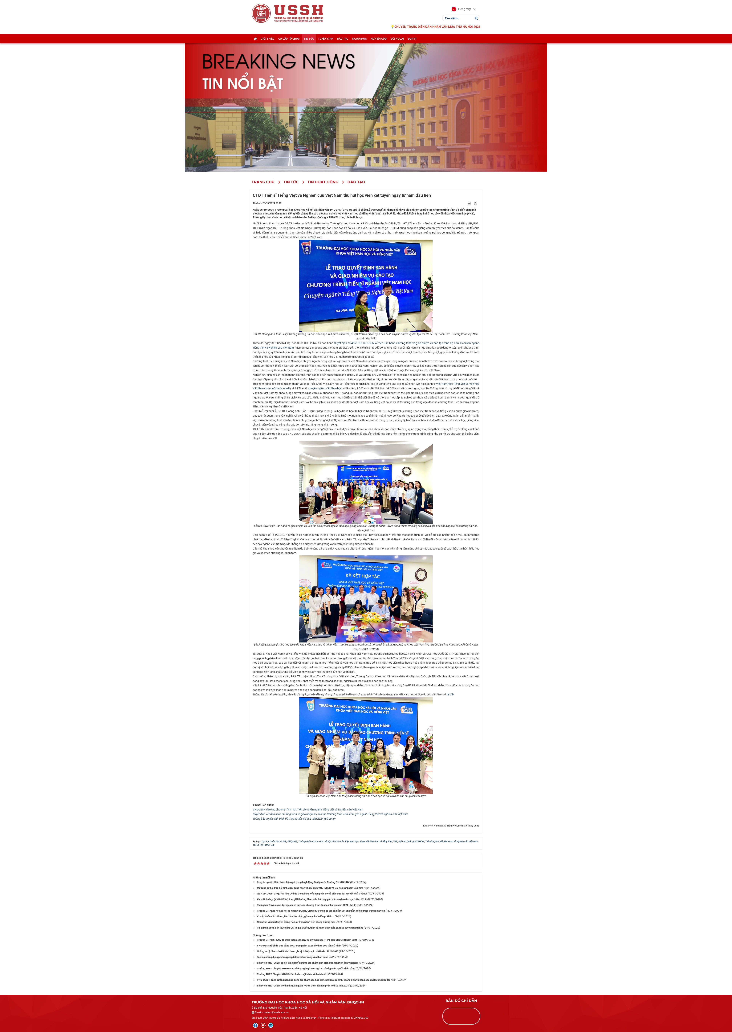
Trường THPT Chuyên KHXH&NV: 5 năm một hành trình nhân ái (291, 974)
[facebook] (255, 1025)
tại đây (450, 694)
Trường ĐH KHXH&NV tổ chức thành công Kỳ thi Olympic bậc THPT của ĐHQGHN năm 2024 (307, 939)
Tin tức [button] (309, 38)
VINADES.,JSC (361, 1018)
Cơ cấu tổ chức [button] (289, 38)
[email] (270, 1025)
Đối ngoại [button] (397, 38)
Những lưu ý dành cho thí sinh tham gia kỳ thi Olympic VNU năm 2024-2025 (297, 951)
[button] (461, 9)
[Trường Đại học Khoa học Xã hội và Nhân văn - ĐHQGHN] (261, 13)
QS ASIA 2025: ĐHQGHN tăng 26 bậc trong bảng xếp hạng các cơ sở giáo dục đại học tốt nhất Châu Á (312, 893)
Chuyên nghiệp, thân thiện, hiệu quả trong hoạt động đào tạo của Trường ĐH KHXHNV (303, 882)
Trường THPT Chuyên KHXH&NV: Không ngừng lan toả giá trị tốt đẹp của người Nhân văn (305, 968)
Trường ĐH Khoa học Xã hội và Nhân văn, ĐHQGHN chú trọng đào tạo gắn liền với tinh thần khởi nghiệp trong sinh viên (321, 910)
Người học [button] (359, 38)
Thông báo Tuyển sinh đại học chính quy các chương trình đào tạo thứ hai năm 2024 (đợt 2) (306, 905)
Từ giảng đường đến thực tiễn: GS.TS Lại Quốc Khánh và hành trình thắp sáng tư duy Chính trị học (310, 927)
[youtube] (263, 1025)
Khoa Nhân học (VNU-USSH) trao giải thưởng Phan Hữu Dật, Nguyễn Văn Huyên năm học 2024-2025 (311, 899)
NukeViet (335, 1018)
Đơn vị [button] (412, 38)
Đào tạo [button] (342, 38)
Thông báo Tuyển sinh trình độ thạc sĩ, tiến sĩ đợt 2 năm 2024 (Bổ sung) (294, 818)
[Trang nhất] (255, 38)
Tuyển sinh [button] (325, 38)
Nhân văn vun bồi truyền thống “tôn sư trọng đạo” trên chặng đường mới (296, 922)
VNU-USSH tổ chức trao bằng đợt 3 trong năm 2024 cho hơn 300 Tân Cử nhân (299, 945)
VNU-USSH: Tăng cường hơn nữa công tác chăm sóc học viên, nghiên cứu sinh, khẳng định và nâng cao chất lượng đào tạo (323, 979)
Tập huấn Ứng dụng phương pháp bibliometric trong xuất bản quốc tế (294, 957)
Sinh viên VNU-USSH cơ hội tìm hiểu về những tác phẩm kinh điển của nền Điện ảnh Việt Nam (307, 962)
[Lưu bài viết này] (476, 203)
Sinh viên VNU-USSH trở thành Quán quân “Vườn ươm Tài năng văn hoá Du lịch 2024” (303, 985)
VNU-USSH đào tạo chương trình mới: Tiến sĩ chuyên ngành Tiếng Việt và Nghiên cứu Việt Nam (308, 809)
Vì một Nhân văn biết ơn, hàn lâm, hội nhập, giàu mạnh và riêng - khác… (295, 916)
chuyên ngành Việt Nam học (325, 388)
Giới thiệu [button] (267, 38)
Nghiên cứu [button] (379, 38)
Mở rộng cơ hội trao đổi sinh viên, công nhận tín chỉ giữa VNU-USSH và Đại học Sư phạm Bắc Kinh (310, 887)
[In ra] (470, 203)
